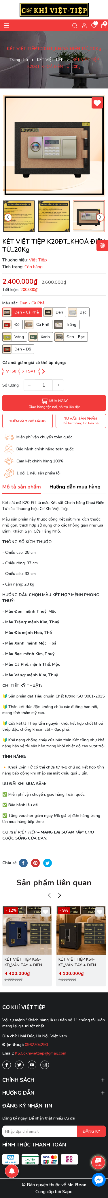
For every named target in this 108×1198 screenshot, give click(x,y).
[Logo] (54, 10)
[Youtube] (32, 1065)
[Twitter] (19, 1065)
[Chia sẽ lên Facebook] (23, 863)
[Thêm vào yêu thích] (97, 103)
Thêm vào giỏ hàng (27, 421)
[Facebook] (6, 1065)
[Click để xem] (54, 145)
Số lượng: (11, 385)
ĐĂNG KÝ (91, 1131)
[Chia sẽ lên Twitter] (47, 863)
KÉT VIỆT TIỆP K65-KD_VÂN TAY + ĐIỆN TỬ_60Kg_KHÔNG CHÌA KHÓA (26, 962)
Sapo (67, 1192)
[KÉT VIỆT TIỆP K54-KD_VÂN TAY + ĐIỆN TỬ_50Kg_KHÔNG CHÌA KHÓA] (81, 930)
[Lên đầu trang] (98, 1146)
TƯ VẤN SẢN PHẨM (80, 420)
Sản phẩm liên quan (54, 882)
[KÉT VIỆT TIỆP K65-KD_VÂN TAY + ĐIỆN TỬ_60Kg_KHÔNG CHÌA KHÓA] (27, 930)
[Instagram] (44, 1065)
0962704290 (36, 1044)
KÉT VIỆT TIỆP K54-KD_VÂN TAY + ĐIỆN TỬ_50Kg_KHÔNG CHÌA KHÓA (80, 962)
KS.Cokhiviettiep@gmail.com (40, 1053)
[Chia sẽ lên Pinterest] (35, 863)
